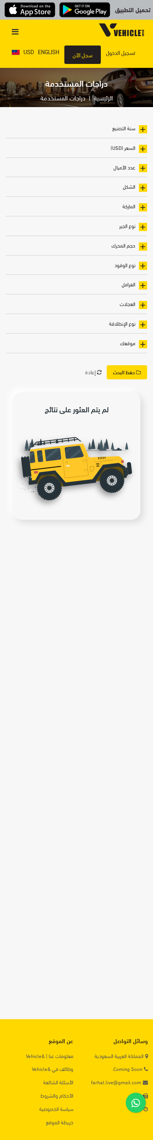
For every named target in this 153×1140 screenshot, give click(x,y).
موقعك (127, 343)
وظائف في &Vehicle (52, 1068)
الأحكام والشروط (56, 1095)
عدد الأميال (124, 167)
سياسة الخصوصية (56, 1108)
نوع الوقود (125, 265)
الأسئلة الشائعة (58, 1082)
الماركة (128, 206)
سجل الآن (83, 55)
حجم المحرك (123, 245)
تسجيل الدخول (120, 52)
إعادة (91, 372)
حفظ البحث (124, 372)
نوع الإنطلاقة (122, 323)
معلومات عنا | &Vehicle (49, 1055)
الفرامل (128, 284)
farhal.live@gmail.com (116, 1082)
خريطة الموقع (59, 1122)
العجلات (127, 303)
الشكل (129, 186)
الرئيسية (103, 97)
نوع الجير (127, 225)
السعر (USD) (123, 147)
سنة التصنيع (123, 128)
